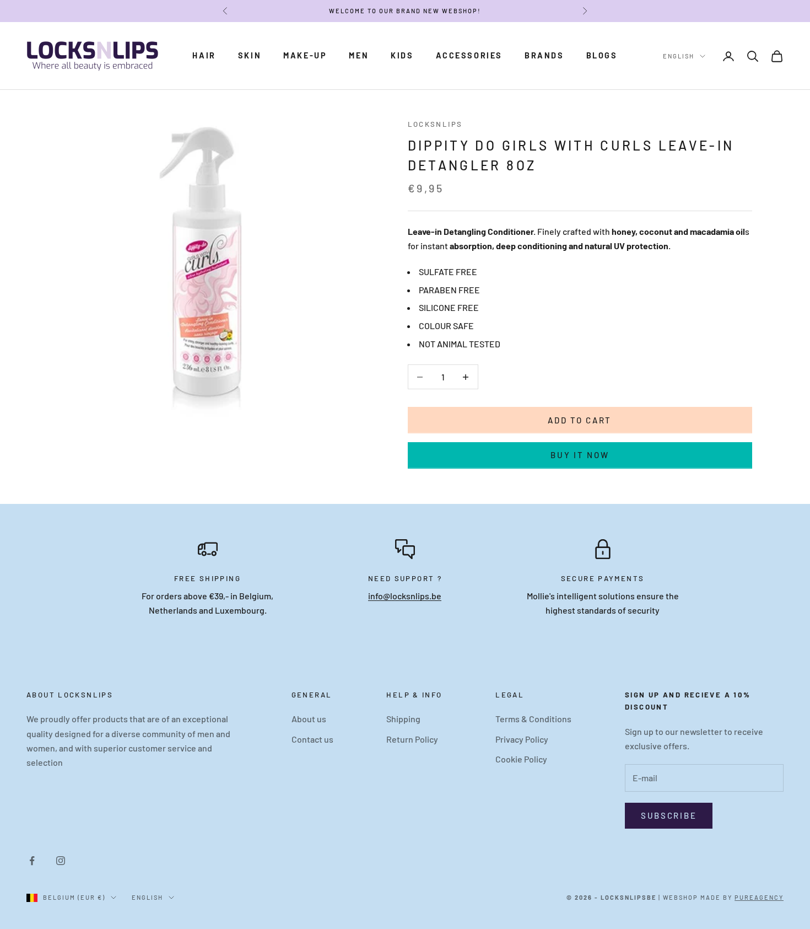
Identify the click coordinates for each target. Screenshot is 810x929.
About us (308, 718)
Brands (544, 55)
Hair (203, 55)
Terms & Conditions (533, 718)
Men (359, 55)
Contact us (312, 739)
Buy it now (579, 455)
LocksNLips (435, 124)
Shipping (403, 718)
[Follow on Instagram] (60, 860)
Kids (402, 55)
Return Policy (412, 739)
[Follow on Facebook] (31, 860)
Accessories (469, 55)
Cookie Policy (521, 759)
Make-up (305, 55)
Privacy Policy (521, 739)
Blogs (602, 55)
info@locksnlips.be (404, 595)
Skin (249, 55)
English (678, 56)
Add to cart (580, 420)
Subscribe (668, 815)
